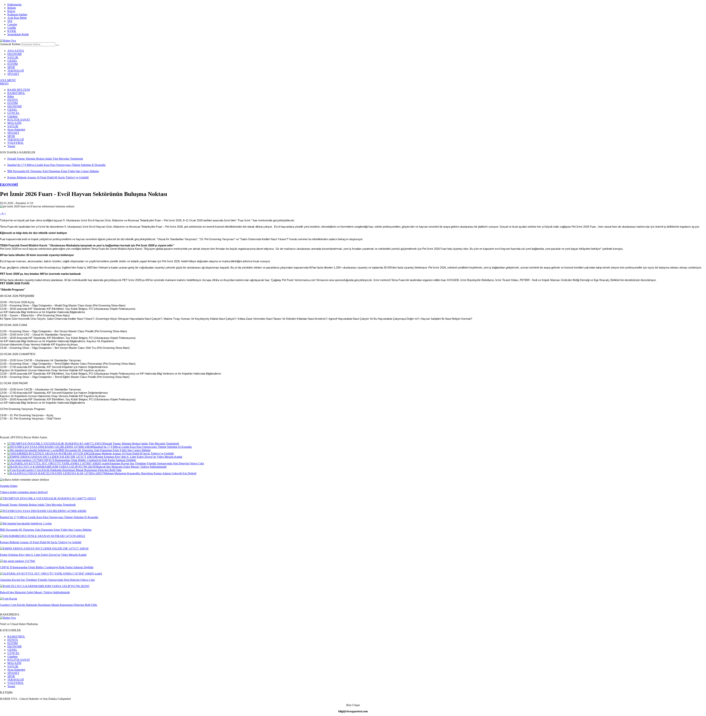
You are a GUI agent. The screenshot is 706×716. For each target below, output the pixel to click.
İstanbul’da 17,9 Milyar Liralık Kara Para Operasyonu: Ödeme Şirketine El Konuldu (143, 446)
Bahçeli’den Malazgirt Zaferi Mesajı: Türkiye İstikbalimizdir (132, 466)
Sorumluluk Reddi (18, 34)
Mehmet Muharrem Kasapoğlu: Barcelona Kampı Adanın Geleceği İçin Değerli (150, 473)
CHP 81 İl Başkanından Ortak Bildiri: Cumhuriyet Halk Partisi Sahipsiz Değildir (89, 460)
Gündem (12, 116)
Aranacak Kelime (10, 44)
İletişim (11, 7)
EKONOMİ (14, 54)
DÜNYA (12, 99)
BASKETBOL (16, 93)
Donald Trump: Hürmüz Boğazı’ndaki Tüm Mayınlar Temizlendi (141, 443)
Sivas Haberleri (16, 129)
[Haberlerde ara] (57, 45)
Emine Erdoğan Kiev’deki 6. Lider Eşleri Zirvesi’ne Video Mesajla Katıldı (139, 456)
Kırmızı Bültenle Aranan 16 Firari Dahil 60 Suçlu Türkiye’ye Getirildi (133, 453)
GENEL (12, 60)
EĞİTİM (12, 64)
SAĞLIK (12, 57)
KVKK (11, 31)
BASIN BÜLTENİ (18, 89)
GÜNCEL (13, 113)
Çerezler (12, 24)
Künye (11, 11)
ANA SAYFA (15, 50)
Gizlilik (11, 27)
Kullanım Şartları (17, 14)
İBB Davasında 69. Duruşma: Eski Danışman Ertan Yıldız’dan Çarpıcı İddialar (105, 450)
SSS (9, 21)
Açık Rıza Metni (17, 17)
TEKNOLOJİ (15, 70)
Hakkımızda (14, 4)
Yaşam (11, 146)
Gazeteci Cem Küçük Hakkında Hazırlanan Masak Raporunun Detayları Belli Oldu (73, 470)
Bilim (10, 96)
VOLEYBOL (15, 142)
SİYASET (13, 74)
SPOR (11, 67)
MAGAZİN (14, 122)
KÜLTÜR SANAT (18, 119)
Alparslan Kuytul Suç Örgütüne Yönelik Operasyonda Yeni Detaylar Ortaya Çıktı (156, 463)
